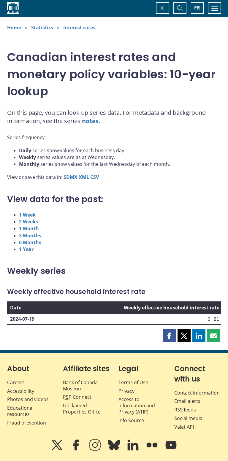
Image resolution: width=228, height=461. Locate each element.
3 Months (30, 235)
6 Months (30, 242)
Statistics (42, 27)
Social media (188, 418)
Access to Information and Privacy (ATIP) (136, 405)
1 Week (27, 215)
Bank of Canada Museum (80, 385)
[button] (169, 335)
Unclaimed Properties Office (82, 408)
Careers (16, 382)
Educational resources (20, 411)
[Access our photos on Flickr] (152, 449)
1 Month (29, 228)
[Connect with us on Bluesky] (114, 449)
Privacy (126, 391)
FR (197, 7)
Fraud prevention (26, 422)
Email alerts (187, 401)
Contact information (197, 393)
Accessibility (20, 391)
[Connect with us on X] (57, 449)
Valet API (184, 427)
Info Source (131, 420)
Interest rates (79, 27)
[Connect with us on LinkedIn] (133, 449)
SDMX (70, 177)
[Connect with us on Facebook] (76, 449)
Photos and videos (28, 399)
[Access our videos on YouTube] (171, 449)
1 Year (26, 249)
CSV (94, 177)
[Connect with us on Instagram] (95, 449)
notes (90, 121)
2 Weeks (28, 221)
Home (14, 27)
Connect (77, 397)
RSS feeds (185, 409)
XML (84, 177)
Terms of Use (133, 382)
